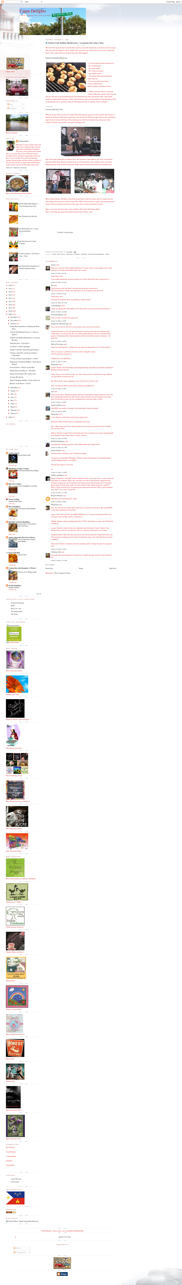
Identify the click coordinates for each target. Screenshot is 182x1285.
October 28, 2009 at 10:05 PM (59, 438)
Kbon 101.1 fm (16, 608)
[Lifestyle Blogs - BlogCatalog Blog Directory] (22, 1221)
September (14, 387)
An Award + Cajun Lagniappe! (20, 346)
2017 (10, 288)
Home (81, 568)
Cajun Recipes (11, 1152)
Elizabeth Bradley (57, 315)
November (14, 320)
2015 (10, 295)
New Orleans (10, 1147)
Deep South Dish (14, 552)
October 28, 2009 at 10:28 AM (59, 312)
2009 (10, 314)
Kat (52, 285)
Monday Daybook (14, 587)
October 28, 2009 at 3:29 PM (58, 341)
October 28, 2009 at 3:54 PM (58, 362)
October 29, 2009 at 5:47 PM (58, 549)
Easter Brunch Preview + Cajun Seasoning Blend (27, 230)
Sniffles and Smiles (57, 475)
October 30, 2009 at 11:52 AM (59, 560)
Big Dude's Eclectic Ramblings (19, 522)
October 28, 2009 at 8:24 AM (58, 282)
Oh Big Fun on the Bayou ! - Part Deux (23, 370)
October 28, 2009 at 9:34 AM (58, 294)
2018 (10, 285)
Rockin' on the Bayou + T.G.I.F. (20, 383)
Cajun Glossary (16, 1179)
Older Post (112, 568)
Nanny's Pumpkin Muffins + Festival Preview (25, 380)
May (12, 400)
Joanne (53, 265)
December (14, 317)
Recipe (77, 254)
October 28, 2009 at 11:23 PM (59, 493)
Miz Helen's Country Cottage (19, 468)
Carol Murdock (56, 305)
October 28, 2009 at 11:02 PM (59, 472)
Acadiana (9, 1161)
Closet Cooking (14, 499)
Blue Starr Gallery (15, 484)
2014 (10, 298)
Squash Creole (22, 555)
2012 (10, 304)
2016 (10, 292)
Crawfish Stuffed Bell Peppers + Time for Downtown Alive (27, 205)
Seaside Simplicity (15, 585)
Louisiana (70, 254)
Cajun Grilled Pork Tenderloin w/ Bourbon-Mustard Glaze (28, 267)
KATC (13, 606)
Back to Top (65, 1237)
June (12, 397)
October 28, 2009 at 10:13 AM (59, 303)
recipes (17, 640)
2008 (10, 417)
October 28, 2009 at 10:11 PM (59, 447)
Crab (54, 254)
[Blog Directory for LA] (11, 1213)
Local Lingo (15, 1182)
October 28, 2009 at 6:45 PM (58, 402)
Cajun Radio (10, 1165)
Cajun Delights (33, 11)
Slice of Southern (14, 506)
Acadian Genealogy (17, 603)
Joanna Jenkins (56, 450)
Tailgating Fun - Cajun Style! (19, 343)
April (12, 403)
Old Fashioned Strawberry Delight (28, 471)
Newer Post (49, 568)
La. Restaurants (11, 1156)
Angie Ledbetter (56, 405)
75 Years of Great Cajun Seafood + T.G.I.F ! (24, 358)
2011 (10, 308)
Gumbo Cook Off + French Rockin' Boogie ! (24, 350)
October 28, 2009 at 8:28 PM (58, 411)
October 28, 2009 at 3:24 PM (58, 321)
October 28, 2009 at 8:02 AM (58, 273)
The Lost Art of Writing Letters (27, 572)
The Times (14, 614)
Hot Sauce (61, 254)
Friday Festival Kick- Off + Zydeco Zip (23, 374)
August (13, 391)
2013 (10, 301)
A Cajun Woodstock (16, 377)
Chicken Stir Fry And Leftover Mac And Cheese (27, 525)
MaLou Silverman (57, 344)
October (13, 323)
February (14, 410)
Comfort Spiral (14, 453)
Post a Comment (50, 565)
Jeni (52, 391)
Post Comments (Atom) (62, 573)
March (13, 407)
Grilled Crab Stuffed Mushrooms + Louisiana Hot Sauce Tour (76, 42)
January (13, 413)
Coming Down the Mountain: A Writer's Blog (22, 569)
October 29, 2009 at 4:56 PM (58, 502)
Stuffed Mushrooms (96, 254)
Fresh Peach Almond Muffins (27, 508)
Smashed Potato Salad (15, 501)
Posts (11, 104)
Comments (12, 108)
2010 (10, 311)
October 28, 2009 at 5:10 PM (58, 388)
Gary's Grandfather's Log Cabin (27, 486)
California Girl (56, 552)
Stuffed (84, 254)
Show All (39, 594)
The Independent (16, 611)
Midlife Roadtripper (58, 441)
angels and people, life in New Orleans (22, 537)
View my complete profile (16, 168)
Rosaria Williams (57, 495)
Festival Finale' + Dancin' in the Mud (22, 367)
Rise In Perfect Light (24, 455)
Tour (107, 254)
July (12, 394)
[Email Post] (74, 252)
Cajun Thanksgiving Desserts (27, 216)
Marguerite (55, 364)
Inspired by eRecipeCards (59, 324)
